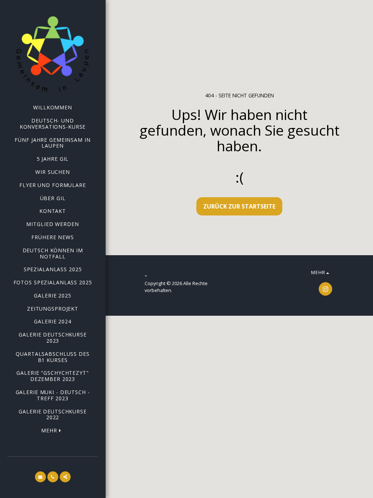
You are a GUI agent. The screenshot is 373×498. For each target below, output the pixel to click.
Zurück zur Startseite (239, 206)
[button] (40, 476)
